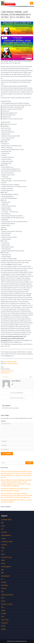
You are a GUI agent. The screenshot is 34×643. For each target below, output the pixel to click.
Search (29, 463)
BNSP (2, 523)
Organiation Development (7, 595)
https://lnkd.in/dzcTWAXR (10, 361)
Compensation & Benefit (7, 541)
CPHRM (2, 548)
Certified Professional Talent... (16, 398)
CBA (2, 529)
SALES (2, 607)
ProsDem (3, 601)
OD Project (3, 588)
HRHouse (4, 19)
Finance (3, 554)
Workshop (6, 376)
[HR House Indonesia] (15, 3)
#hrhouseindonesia (5, 373)
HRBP (2, 570)
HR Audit (3, 563)
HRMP (2, 573)
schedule (3, 610)
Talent (2, 617)
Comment (3, 421)
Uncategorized (4, 623)
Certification (4, 532)
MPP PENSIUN (4, 585)
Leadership (3, 582)
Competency (4, 545)
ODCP (2, 592)
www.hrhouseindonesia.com (7, 371)
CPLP (2, 551)
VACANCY (3, 626)
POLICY (2, 598)
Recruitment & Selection (7, 604)
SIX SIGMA (3, 613)
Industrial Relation (5, 576)
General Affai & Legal (6, 557)
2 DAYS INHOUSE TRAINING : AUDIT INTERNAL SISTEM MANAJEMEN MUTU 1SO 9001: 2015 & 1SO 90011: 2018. (16, 14)
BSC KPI (3, 526)
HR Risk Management (6, 566)
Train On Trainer (5, 620)
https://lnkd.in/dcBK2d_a (12, 363)
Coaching (3, 538)
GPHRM (3, 560)
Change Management (6, 535)
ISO (3, 376)
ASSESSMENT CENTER (6, 520)
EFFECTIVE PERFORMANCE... (17, 393)
